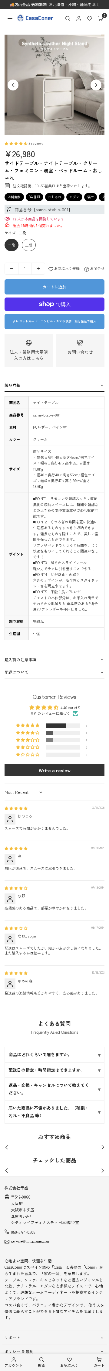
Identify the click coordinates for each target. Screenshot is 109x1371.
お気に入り (69, 1365)
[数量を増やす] (38, 268)
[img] (16, 808)
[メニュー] (10, 17)
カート (99, 1365)
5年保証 (34, 196)
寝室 (90, 196)
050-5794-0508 (23, 1232)
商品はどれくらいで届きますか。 (40, 1054)
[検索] (67, 18)
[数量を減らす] (11, 268)
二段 (11, 244)
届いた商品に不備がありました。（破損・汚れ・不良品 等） (48, 1111)
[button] (100, 18)
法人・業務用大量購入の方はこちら (29, 355)
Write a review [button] (55, 770)
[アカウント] (78, 18)
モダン (74, 196)
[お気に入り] (89, 18)
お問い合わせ (80, 352)
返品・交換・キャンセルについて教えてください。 (48, 1089)
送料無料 (14, 196)
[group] (54, 85)
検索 (41, 1365)
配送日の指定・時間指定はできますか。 (46, 1070)
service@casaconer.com (30, 1241)
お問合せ (96, 268)
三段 (28, 244)
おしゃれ (54, 196)
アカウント (14, 1365)
